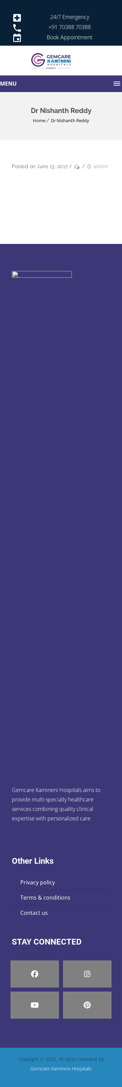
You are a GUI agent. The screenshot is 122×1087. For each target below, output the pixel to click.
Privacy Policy (37, 882)
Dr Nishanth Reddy (70, 120)
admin (101, 166)
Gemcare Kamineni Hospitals (61, 1068)
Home (39, 120)
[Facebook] (35, 974)
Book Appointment (69, 37)
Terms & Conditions (45, 897)
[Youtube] (35, 1005)
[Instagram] (87, 974)
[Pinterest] (87, 1005)
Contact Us (34, 912)
